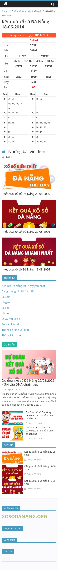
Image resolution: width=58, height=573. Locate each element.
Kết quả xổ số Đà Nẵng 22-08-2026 (26, 231)
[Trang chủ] (5, 4)
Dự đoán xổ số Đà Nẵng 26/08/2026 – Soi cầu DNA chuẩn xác (39, 415)
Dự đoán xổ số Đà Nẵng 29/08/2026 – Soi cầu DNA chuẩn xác (28, 382)
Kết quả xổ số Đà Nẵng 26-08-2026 (26, 194)
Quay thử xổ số (11, 319)
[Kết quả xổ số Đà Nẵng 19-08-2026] (29, 239)
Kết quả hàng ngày (22, 11)
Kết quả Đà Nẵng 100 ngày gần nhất (23, 286)
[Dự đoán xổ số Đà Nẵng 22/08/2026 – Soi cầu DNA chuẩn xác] (13, 428)
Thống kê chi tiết (12, 335)
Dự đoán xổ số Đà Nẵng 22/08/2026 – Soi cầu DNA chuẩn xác (39, 430)
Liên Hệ (6, 559)
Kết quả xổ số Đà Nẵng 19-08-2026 (26, 269)
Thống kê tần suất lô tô (16, 330)
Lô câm (6, 297)
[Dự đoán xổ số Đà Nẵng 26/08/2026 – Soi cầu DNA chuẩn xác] (13, 412)
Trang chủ (6, 11)
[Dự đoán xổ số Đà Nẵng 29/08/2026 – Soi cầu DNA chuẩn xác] (29, 352)
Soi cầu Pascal (10, 324)
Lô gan (6, 302)
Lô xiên (6, 313)
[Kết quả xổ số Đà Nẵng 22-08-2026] (29, 201)
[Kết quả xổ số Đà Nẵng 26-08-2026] (29, 164)
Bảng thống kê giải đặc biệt (18, 291)
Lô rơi (5, 308)
